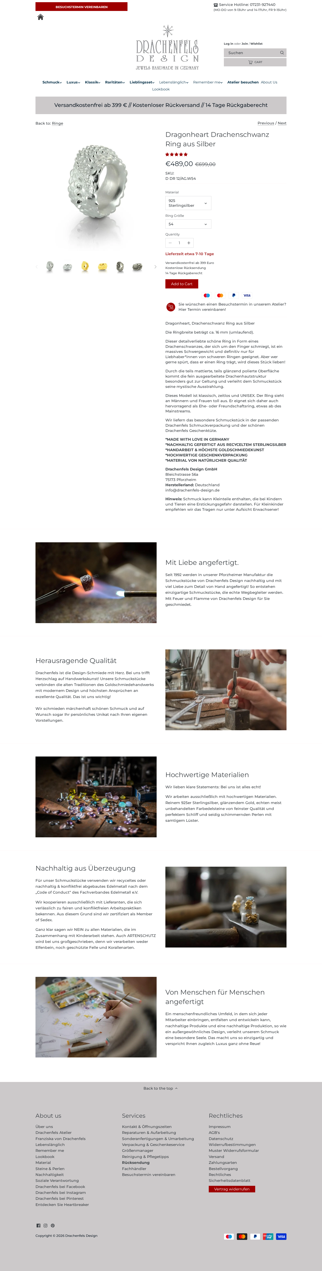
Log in (228, 43)
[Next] (155, 267)
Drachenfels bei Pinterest (59, 1198)
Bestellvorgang (223, 1169)
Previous (266, 123)
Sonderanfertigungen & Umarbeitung (158, 1139)
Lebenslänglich (50, 1144)
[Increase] (188, 242)
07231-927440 (262, 4)
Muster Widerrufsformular (234, 1150)
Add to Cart (182, 284)
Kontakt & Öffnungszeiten (147, 1126)
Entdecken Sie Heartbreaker (62, 1204)
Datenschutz (221, 1139)
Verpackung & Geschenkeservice (153, 1144)
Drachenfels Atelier (53, 1132)
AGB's (214, 1132)
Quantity (172, 234)
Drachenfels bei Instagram (60, 1192)
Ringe (57, 123)
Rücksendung (136, 1162)
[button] (177, 154)
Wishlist (256, 43)
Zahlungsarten (223, 1162)
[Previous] (37, 267)
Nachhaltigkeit (49, 1174)
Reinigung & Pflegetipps (145, 1156)
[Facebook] (38, 1225)
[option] (49, 266)
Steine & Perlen (50, 1169)
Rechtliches (220, 1174)
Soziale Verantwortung (57, 1180)
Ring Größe (174, 216)
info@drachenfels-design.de (192, 490)
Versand (216, 1156)
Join (245, 43)
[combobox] (259, 52)
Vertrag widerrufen (231, 1189)
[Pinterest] (53, 1225)
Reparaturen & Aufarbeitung (149, 1132)
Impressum (220, 1126)
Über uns (44, 1126)
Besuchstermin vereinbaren (82, 7)
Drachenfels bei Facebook (60, 1186)
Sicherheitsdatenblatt (229, 1180)
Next (282, 123)
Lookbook (44, 1156)
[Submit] (282, 53)
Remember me (49, 1150)
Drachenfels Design (81, 1236)
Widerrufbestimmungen (232, 1144)
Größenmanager (137, 1150)
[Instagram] (45, 1225)
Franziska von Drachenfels (60, 1139)
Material (172, 192)
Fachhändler (134, 1169)
